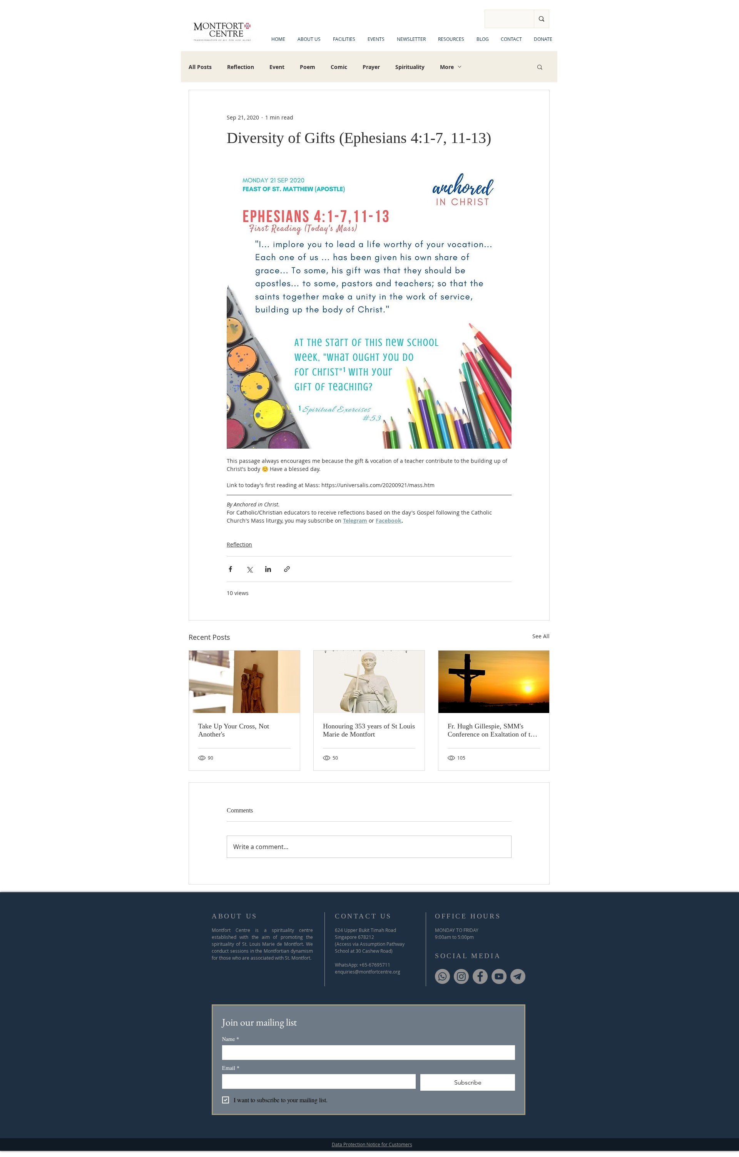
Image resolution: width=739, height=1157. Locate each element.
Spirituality (410, 67)
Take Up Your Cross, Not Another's (233, 730)
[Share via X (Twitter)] (249, 569)
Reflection (240, 67)
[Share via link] (287, 569)
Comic (339, 67)
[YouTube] (499, 976)
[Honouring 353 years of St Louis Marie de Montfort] (369, 682)
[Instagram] (461, 976)
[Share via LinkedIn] (268, 569)
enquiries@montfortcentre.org (367, 972)
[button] (539, 67)
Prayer (371, 67)
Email (230, 1068)
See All (541, 636)
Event (276, 67)
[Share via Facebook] (230, 569)
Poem (307, 67)
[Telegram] (517, 976)
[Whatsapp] (442, 976)
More (447, 67)
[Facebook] (480, 976)
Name (230, 1039)
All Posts (200, 67)
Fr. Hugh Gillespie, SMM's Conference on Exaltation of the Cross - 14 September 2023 (492, 730)
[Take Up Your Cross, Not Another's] (244, 682)
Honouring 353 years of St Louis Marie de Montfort (369, 730)
